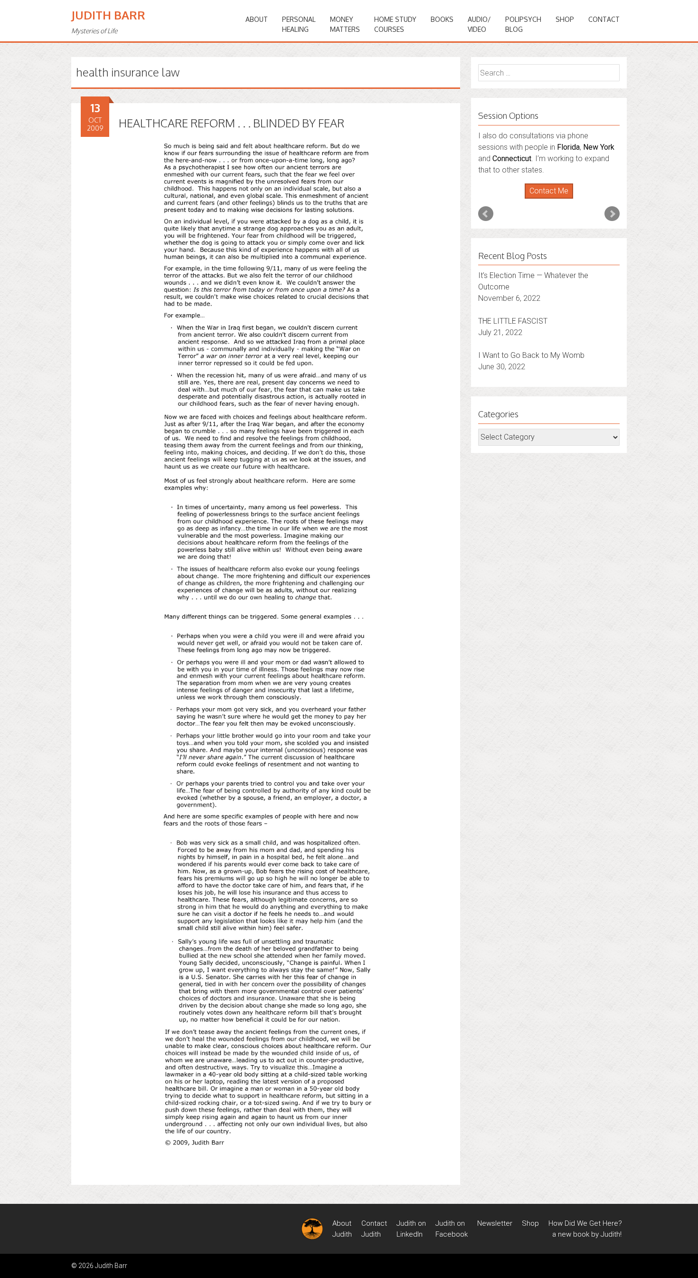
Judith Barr (108, 15)
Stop (553, 199)
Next (612, 213)
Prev (485, 213)
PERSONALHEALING (299, 24)
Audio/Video (479, 24)
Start (545, 199)
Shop (565, 19)
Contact (604, 19)
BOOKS (442, 19)
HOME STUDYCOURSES (395, 24)
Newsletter (494, 1223)
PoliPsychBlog (523, 24)
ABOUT (256, 19)
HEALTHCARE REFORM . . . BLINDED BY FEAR (231, 122)
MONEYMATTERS (345, 24)
